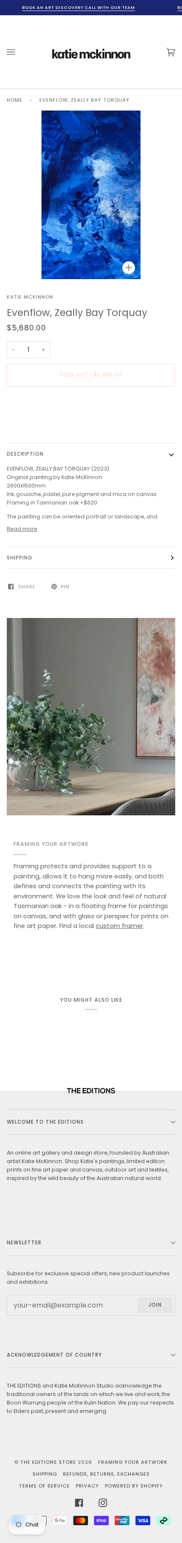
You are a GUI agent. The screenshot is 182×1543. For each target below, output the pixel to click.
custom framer (119, 926)
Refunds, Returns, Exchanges (106, 1474)
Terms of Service (44, 1485)
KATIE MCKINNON (30, 297)
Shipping (20, 557)
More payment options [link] (38, 425)
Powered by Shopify (134, 1485)
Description (25, 454)
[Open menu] (19, 52)
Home (14, 100)
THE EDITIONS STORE (48, 1462)
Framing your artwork (133, 1462)
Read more (22, 528)
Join (155, 1305)
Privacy (87, 1485)
